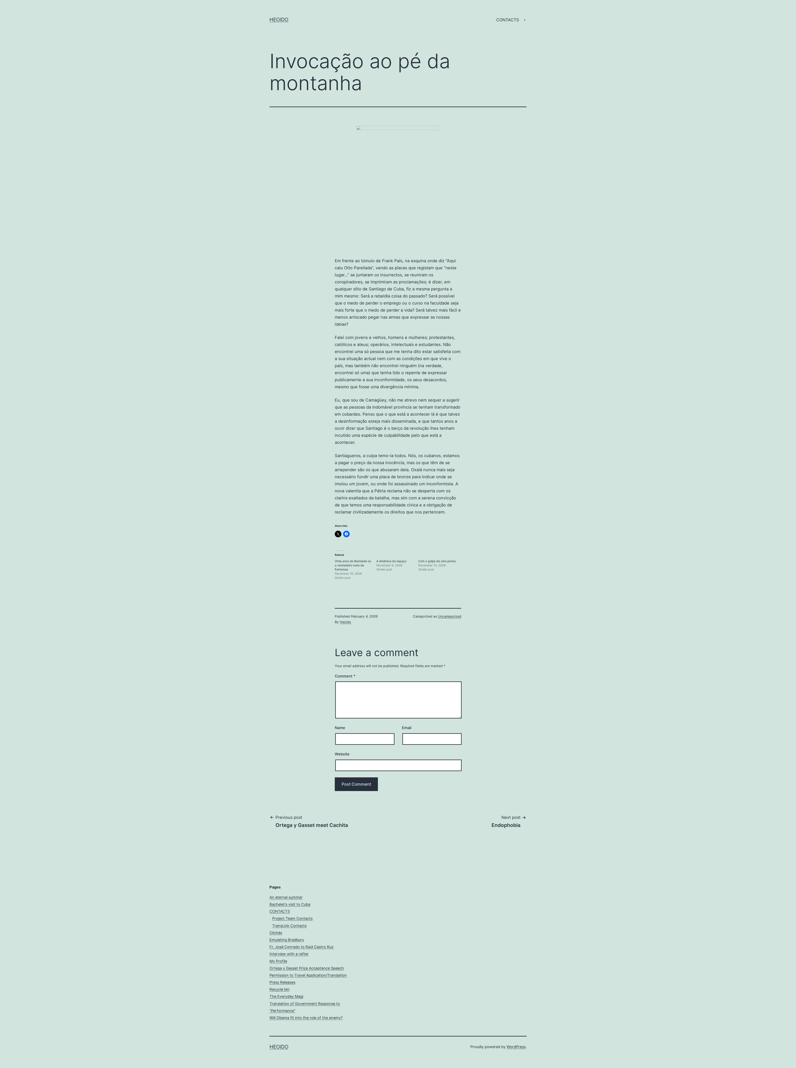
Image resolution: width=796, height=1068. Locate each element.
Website (342, 754)
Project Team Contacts (292, 918)
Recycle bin (279, 989)
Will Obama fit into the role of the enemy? (306, 1018)
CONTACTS (507, 19)
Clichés (275, 933)
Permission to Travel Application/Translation (308, 975)
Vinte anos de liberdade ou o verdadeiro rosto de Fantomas (353, 565)
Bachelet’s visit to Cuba (289, 904)
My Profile (278, 961)
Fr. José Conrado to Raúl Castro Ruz (301, 947)
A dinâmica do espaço (391, 561)
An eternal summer (286, 897)
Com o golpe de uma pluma (437, 561)
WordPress (516, 1047)
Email (406, 728)
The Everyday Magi (286, 996)
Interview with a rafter (289, 954)
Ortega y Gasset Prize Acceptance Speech (306, 968)
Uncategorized (449, 616)
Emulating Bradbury (286, 940)
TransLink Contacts (289, 926)
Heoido (278, 20)
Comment (345, 676)
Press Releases (282, 982)
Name (340, 728)
